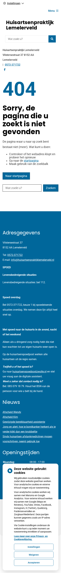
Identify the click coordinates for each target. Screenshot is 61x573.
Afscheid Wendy (12, 412)
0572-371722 (15, 255)
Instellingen (34, 547)
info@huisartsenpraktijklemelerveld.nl (32, 259)
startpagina (31, 160)
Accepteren (34, 562)
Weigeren (34, 554)
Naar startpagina (16, 176)
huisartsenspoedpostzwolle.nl (29, 371)
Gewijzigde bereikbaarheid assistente (24, 421)
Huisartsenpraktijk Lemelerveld (30, 25)
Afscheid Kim (10, 417)
